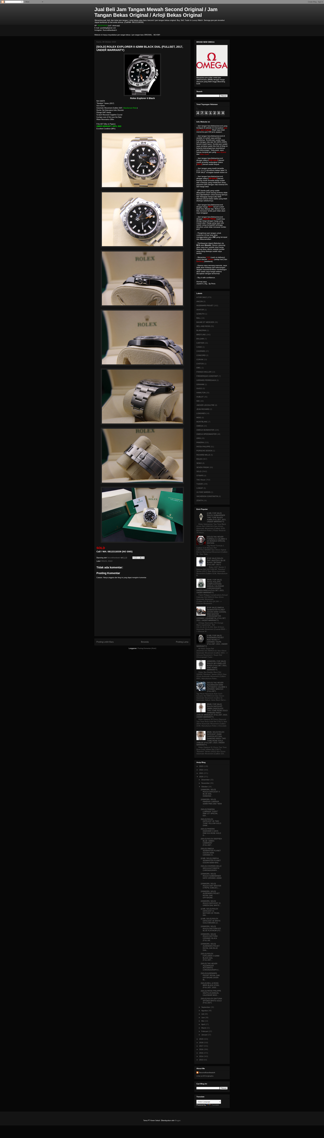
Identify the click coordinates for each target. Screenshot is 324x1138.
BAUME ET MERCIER (205, 322)
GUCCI (199, 388)
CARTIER (200, 343)
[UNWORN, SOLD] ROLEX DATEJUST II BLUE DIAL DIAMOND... (210, 793)
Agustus (204, 1011)
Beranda (145, 642)
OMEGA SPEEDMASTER (206, 434)
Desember (205, 780)
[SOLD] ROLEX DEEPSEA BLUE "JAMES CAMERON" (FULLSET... (211, 842)
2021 (201, 773)
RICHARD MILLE (203, 455)
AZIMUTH (200, 314)
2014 (201, 1056)
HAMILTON (201, 393)
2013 (201, 1060)
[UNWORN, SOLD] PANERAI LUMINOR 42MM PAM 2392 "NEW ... (211, 802)
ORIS (198, 438)
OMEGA (199, 426)
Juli (203, 1014)
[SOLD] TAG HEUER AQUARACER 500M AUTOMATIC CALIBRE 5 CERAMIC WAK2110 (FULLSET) (217, 687)
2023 (201, 766)
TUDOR (199, 484)
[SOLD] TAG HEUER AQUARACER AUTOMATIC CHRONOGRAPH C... (210, 966)
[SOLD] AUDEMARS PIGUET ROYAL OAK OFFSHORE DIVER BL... (210, 976)
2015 (201, 1053)
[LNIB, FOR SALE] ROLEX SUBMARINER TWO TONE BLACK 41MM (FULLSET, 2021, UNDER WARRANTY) (216, 517)
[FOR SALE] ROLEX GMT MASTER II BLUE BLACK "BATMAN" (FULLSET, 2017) (216, 561)
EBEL (198, 368)
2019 (201, 1039)
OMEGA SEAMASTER (205, 430)
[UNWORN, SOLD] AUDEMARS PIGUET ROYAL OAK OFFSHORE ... (210, 894)
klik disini (201, 170)
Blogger (177, 1120)
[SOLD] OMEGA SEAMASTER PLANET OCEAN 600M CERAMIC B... (211, 852)
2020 (201, 777)
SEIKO (199, 463)
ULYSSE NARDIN (203, 492)
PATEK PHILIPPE (203, 447)
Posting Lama (182, 642)
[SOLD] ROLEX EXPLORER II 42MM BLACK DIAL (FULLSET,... (210, 957)
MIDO (198, 418)
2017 (201, 1046)
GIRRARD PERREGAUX (206, 380)
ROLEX (104, 561)
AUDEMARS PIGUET (204, 305)
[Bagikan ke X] (138, 557)
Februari (205, 1031)
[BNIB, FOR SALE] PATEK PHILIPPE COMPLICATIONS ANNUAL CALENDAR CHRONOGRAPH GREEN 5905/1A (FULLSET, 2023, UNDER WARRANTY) (210, 586)
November (205, 783)
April (203, 1024)
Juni (203, 1017)
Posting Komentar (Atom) (147, 648)
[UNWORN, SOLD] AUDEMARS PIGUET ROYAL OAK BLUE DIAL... (210, 947)
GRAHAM (200, 384)
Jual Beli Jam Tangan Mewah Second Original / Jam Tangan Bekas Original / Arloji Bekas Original (156, 12)
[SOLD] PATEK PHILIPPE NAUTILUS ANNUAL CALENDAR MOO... (211, 993)
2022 (201, 770)
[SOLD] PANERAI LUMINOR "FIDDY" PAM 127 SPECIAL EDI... (209, 812)
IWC (198, 401)
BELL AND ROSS (203, 326)
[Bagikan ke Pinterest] (143, 557)
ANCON (199, 301)
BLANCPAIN (201, 330)
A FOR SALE (201, 297)
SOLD (110, 561)
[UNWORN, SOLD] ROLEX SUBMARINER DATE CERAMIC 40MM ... (211, 877)
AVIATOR (200, 310)
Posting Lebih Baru (105, 642)
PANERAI (200, 442)
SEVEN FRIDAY (202, 467)
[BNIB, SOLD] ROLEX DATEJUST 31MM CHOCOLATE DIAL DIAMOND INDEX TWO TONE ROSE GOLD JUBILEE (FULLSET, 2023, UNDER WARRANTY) (211, 738)
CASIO (199, 347)
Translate (215, 1105)
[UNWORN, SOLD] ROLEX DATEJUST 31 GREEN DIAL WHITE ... (211, 903)
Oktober (204, 787)
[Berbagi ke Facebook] (141, 557)
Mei (203, 1021)
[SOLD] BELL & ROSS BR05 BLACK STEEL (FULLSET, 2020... (210, 985)
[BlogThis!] (136, 557)
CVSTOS (200, 364)
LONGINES (201, 413)
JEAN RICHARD (202, 409)
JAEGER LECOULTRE (205, 405)
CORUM (199, 359)
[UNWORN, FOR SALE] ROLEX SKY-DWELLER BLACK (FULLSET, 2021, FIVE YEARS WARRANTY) (217, 665)
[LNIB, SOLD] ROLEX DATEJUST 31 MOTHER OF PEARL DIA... (210, 912)
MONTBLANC (202, 422)
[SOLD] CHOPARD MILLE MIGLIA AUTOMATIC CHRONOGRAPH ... (211, 868)
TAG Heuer (200, 480)
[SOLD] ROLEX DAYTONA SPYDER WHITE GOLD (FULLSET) (211, 1001)
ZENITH (199, 500)
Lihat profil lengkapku (205, 1076)
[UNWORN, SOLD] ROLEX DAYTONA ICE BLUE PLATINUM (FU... (211, 928)
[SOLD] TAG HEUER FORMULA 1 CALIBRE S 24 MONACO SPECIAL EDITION (217, 540)
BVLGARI (200, 339)
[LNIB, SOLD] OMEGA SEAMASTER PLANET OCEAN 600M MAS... (211, 860)
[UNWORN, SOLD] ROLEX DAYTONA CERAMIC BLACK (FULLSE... (209, 937)
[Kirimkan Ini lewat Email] (133, 557)
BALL (198, 318)
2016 (201, 1049)
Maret (204, 1028)
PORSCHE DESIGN (204, 451)
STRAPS (199, 476)
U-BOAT (199, 488)
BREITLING (201, 335)
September (206, 1007)
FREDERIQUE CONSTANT (207, 376)
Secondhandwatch (207, 1072)
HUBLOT (200, 397)
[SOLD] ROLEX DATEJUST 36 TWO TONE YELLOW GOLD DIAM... (211, 822)
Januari (204, 1035)
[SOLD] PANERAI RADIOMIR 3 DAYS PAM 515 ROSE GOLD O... (211, 832)
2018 (201, 1043)
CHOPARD (200, 351)
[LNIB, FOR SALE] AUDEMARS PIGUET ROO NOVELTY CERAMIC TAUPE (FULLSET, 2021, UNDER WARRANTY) (211, 640)
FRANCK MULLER (203, 372)
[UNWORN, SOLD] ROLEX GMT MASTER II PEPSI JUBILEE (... (211, 886)
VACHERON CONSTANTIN (207, 496)
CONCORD (201, 355)
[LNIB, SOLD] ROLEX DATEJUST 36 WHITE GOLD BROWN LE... (210, 921)
